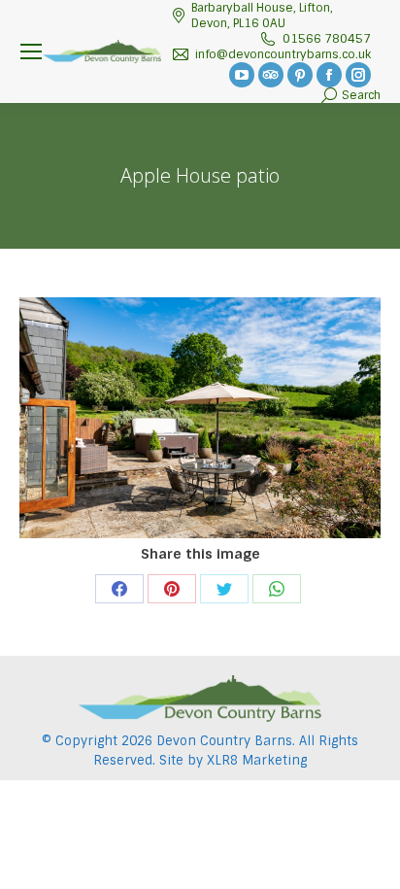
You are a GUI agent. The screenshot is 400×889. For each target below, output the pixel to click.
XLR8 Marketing (257, 760)
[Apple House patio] (200, 417)
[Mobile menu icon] (31, 51)
